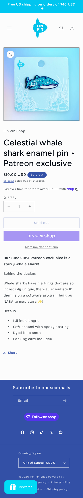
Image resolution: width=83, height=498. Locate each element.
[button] (9, 28)
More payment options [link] (41, 247)
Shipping (9, 180)
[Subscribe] (65, 400)
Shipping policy (57, 489)
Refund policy (37, 482)
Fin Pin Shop (38, 476)
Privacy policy (60, 482)
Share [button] (12, 353)
